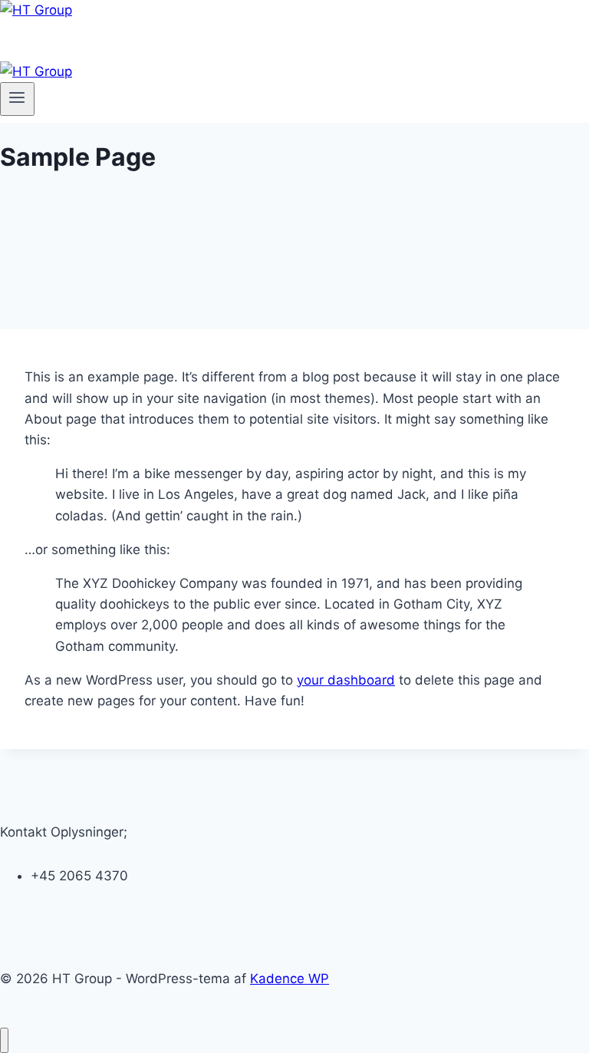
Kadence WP (289, 978)
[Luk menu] (4, 1040)
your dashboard (346, 680)
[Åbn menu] (17, 99)
